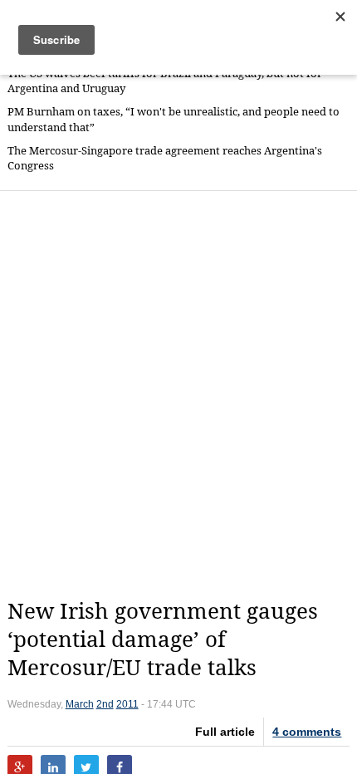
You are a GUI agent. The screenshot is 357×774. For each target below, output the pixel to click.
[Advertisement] (178, 394)
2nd (105, 704)
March (80, 704)
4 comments (306, 731)
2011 (127, 704)
